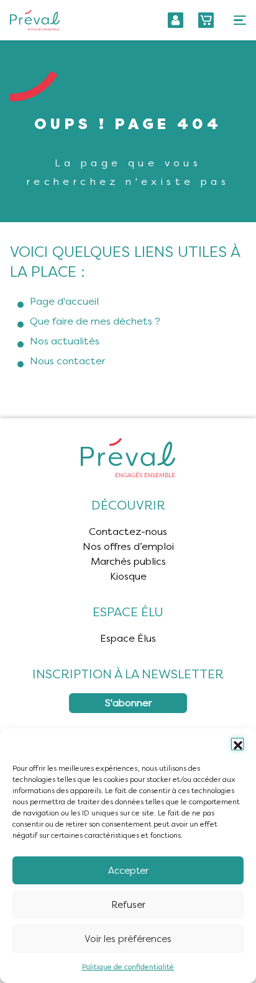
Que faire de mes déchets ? (95, 321)
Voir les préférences (128, 939)
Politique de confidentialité (128, 967)
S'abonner (128, 703)
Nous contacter (67, 361)
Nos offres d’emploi (128, 546)
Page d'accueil (64, 301)
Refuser (128, 904)
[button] (237, 744)
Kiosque (128, 576)
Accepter (128, 870)
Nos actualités (64, 341)
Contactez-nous (128, 531)
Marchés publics (128, 561)
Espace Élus (128, 638)
